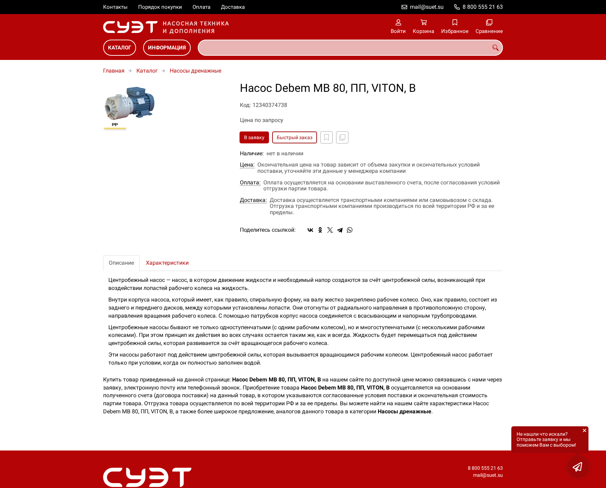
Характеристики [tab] (167, 262)
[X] (330, 230)
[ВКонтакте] (310, 230)
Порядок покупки (160, 7)
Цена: (247, 165)
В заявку (254, 137)
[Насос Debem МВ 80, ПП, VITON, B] (166, 106)
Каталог (119, 48)
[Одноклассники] (320, 230)
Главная (113, 70)
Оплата (201, 7)
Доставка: (253, 200)
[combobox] (350, 48)
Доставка (233, 7)
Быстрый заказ (294, 137)
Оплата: (250, 182)
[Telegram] (340, 230)
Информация (167, 48)
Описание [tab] (121, 262)
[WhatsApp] (349, 230)
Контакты (115, 7)
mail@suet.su (427, 7)
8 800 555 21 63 (483, 7)
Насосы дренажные (195, 70)
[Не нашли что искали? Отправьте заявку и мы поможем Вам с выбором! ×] (577, 466)
